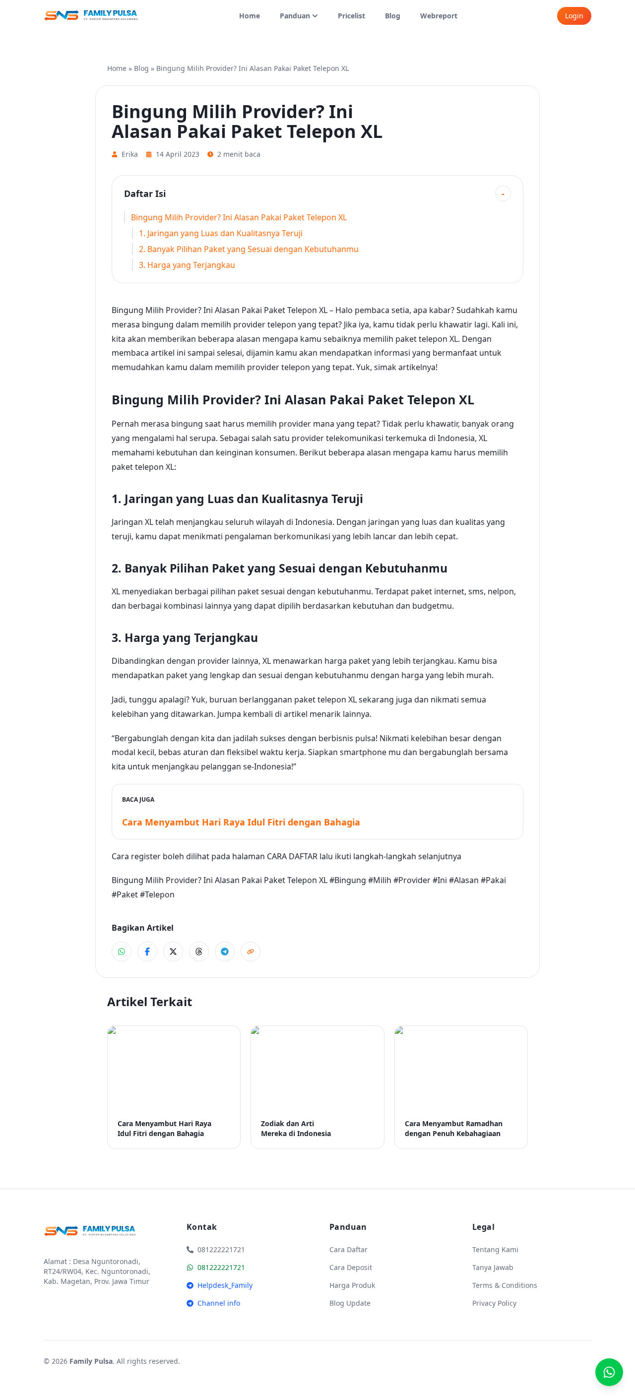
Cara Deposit (350, 1267)
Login (574, 15)
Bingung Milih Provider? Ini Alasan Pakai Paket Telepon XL (239, 217)
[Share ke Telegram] (225, 951)
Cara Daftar (348, 1249)
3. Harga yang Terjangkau (187, 264)
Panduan (295, 15)
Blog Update (350, 1303)
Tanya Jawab (492, 1267)
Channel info (218, 1303)
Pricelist (351, 15)
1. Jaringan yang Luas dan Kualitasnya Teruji (221, 233)
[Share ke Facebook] (147, 951)
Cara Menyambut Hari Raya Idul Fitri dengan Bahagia (241, 822)
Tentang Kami (495, 1249)
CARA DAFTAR (292, 856)
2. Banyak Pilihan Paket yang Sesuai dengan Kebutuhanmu (249, 249)
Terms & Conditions (504, 1285)
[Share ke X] (173, 951)
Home (249, 15)
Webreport (438, 15)
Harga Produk (352, 1285)
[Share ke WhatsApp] (121, 951)
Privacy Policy (494, 1303)
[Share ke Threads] (199, 951)
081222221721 (221, 1267)
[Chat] (609, 1372)
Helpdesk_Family (225, 1285)
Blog (392, 15)
